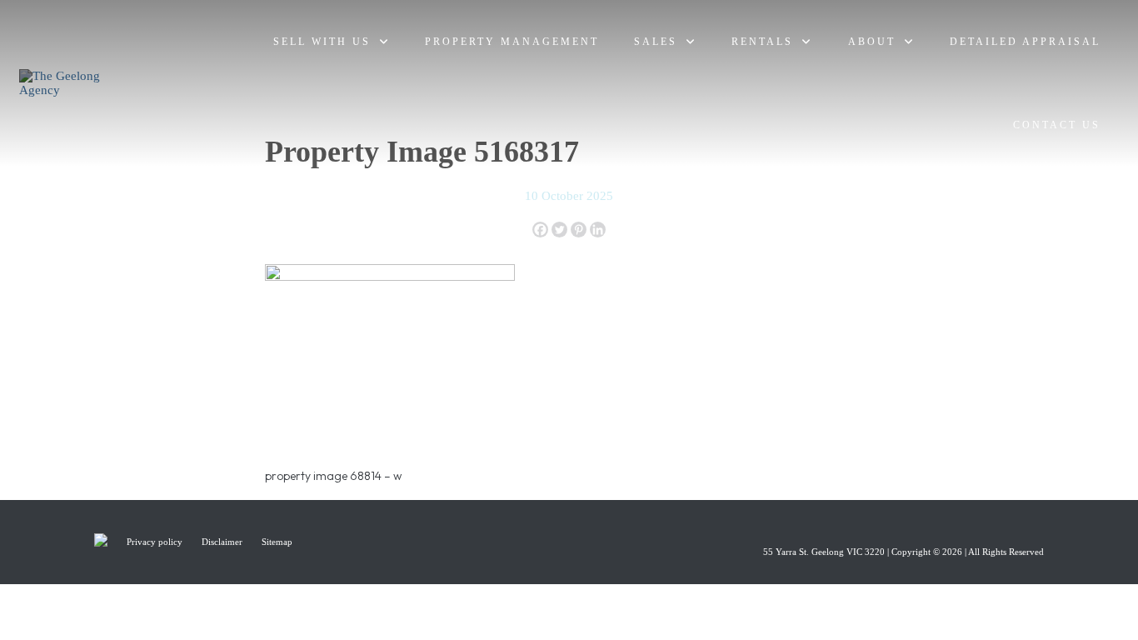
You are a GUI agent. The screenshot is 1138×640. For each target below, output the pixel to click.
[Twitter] (559, 230)
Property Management (512, 42)
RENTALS (762, 42)
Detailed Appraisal (1025, 42)
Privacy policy (156, 542)
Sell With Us (322, 42)
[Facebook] (540, 230)
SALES (655, 42)
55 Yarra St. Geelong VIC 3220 (824, 552)
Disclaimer (223, 542)
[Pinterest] (578, 230)
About (872, 42)
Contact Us (1057, 125)
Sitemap (277, 542)
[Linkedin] (598, 230)
